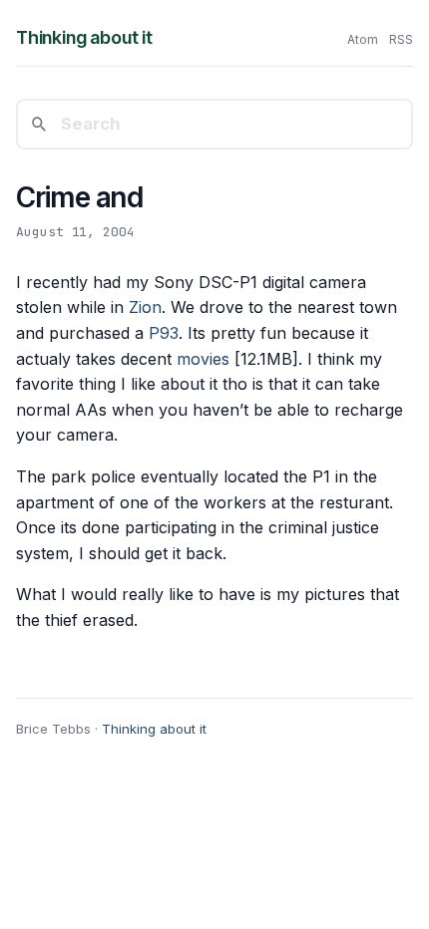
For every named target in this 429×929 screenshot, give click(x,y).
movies (203, 359)
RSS (401, 39)
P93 (164, 333)
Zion (145, 307)
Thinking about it (84, 37)
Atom (362, 39)
